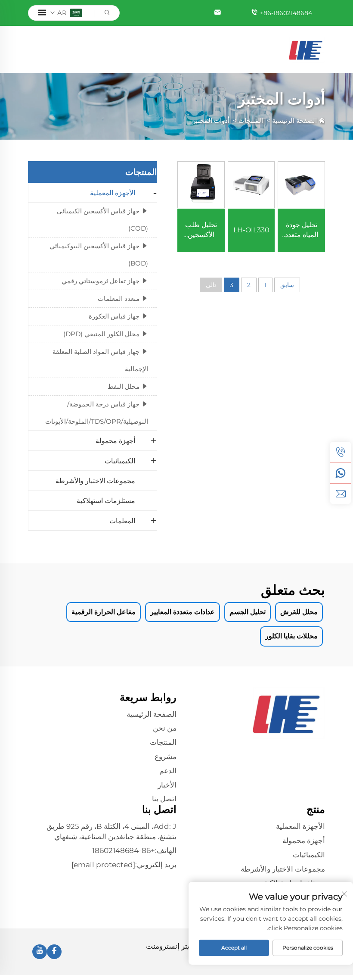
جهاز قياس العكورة (114, 316)
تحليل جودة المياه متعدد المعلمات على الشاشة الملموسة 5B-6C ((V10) (301, 230)
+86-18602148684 (286, 13)
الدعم (167, 770)
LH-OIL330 (251, 230)
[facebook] (54, 951)
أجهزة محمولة (115, 440)
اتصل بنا (164, 798)
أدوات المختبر (210, 120)
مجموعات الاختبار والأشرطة (95, 480)
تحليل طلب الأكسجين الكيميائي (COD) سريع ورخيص (201, 230)
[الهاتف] (340, 452)
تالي (211, 285)
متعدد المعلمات (118, 298)
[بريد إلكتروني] (340, 493)
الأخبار (167, 785)
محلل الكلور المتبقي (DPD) (101, 334)
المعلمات (122, 521)
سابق (287, 285)
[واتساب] (340, 472)
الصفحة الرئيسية (294, 120)
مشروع (165, 756)
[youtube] (39, 951)
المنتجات (250, 120)
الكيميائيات (120, 461)
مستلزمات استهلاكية (106, 500)
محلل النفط (123, 386)
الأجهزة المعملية (112, 193)
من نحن (164, 728)
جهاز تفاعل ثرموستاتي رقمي (100, 281)
